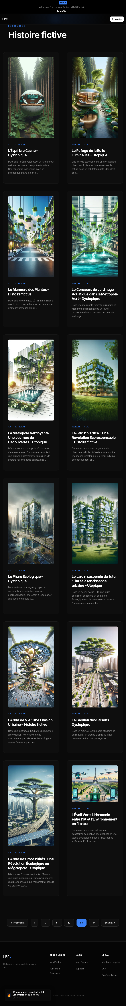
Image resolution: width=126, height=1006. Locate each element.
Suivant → (110, 922)
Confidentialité (109, 975)
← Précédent (17, 922)
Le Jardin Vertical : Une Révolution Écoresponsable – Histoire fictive (94, 437)
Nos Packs (55, 962)
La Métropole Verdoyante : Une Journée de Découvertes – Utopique (29, 437)
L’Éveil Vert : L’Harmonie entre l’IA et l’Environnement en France (94, 819)
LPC (7, 956)
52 (69, 922)
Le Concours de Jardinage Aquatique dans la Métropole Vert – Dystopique (95, 294)
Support (80, 968)
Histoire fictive (16, 144)
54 (94, 922)
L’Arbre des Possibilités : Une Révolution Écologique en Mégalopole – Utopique (31, 863)
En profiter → (63, 11)
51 (57, 922)
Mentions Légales (111, 962)
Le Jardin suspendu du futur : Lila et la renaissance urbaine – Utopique (94, 581)
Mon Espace (82, 962)
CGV (104, 968)
